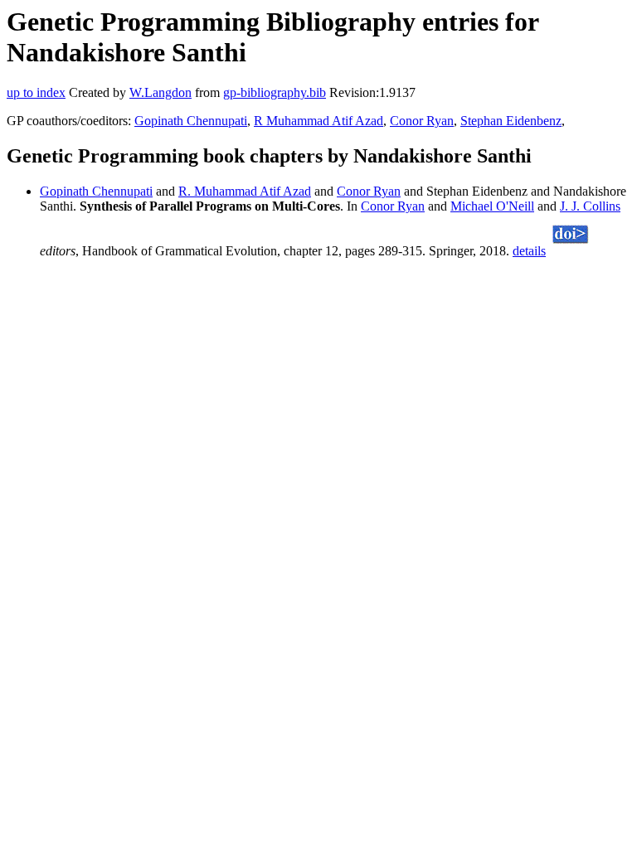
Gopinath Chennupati (190, 121)
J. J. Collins (590, 206)
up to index (36, 92)
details (529, 251)
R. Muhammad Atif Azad (244, 191)
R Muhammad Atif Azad (318, 121)
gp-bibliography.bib (274, 92)
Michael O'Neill (492, 206)
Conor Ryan (422, 121)
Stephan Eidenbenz (511, 121)
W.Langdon (160, 92)
